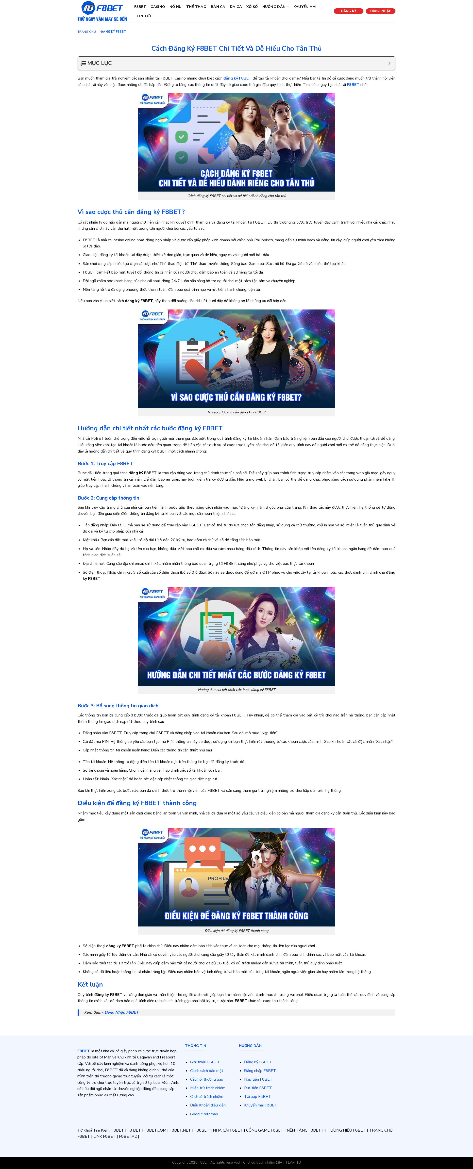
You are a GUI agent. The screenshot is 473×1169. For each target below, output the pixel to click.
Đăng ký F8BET (258, 1062)
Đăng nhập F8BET (260, 1070)
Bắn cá (218, 6)
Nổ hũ (175, 6)
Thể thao (196, 6)
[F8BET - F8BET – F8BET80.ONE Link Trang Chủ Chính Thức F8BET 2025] (102, 11)
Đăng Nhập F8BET (121, 1012)
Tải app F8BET (257, 1096)
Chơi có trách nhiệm (206, 1096)
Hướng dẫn (274, 6)
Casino (158, 6)
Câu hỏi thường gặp (206, 1079)
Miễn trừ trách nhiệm (207, 1088)
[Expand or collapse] (389, 63)
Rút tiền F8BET (258, 1088)
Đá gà (236, 6)
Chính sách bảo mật (206, 1070)
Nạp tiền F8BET (258, 1079)
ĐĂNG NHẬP (380, 11)
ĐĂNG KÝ (348, 11)
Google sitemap (204, 1114)
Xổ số (252, 6)
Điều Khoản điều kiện (208, 1105)
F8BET (140, 6)
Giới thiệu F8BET (205, 1062)
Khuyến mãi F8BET (260, 1105)
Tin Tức (144, 16)
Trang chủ (87, 32)
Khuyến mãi (305, 6)
